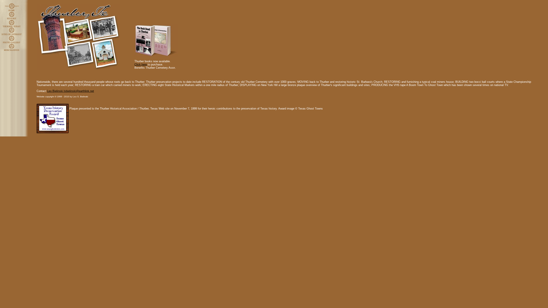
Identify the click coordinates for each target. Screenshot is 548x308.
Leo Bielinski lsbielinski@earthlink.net (70, 91)
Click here (140, 64)
